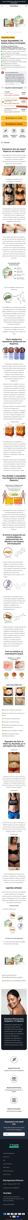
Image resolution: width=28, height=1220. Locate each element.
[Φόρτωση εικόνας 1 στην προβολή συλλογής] (7, 32)
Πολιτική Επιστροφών (8, 1170)
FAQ (4, 1160)
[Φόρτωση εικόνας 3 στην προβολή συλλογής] (10, 32)
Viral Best (10, 1219)
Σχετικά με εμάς (6, 1174)
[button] (2, 6)
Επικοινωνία (6, 1156)
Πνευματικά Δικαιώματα (8, 1153)
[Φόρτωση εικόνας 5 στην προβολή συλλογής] (13, 32)
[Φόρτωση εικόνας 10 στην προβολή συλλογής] (20, 32)
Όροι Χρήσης (6, 1167)
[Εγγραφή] (23, 1134)
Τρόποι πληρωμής (7, 1163)
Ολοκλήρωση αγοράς (14, 124)
